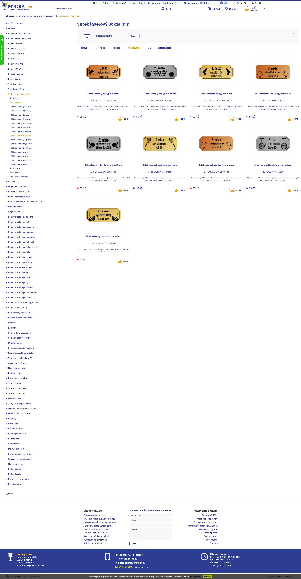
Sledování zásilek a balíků (96, 536)
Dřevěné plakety (15, 207)
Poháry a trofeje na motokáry (21, 232)
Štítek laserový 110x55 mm (21, 148)
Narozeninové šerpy (17, 368)
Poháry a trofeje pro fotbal (20, 277)
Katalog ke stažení (92, 543)
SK (238, 3)
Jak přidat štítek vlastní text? (97, 526)
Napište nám (190, 3)
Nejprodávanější (134, 47)
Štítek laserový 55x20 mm (21, 111)
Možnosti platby (210, 532)
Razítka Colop (14, 484)
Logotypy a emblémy (18, 187)
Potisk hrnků (14, 439)
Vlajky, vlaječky (15, 212)
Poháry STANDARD (16, 49)
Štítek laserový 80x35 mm (68, 16)
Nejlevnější (100, 47)
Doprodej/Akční (164, 47)
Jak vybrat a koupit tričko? (96, 529)
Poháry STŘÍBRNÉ (16, 54)
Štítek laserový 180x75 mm (21, 164)
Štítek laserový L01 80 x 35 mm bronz (273, 94)
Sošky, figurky (14, 79)
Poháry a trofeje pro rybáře (20, 257)
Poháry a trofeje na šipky (19, 272)
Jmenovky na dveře (17, 388)
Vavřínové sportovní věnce (20, 318)
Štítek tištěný (15, 98)
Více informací (195, 577)
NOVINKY (12, 28)
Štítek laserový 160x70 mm (21, 160)
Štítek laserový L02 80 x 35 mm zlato (103, 236)
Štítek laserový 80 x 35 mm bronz (103, 94)
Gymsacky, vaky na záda (19, 459)
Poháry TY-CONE (15, 64)
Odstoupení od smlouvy (206, 522)
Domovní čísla (14, 398)
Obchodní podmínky (207, 519)
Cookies (214, 543)
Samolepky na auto (17, 434)
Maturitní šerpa (15, 343)
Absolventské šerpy (17, 363)
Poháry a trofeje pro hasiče (20, 287)
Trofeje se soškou (16, 89)
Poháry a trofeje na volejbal (20, 267)
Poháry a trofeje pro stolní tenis (22, 292)
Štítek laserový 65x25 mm (21, 119)
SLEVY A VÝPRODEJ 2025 (19, 33)
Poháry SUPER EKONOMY (19, 39)
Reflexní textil (14, 469)
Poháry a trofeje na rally (19, 252)
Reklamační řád (210, 515)
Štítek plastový (16, 168)
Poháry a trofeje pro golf (19, 282)
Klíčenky (12, 419)
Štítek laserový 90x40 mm (21, 140)
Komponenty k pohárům (19, 313)
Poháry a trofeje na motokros (21, 237)
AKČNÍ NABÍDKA (15, 23)
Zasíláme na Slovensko (124, 3)
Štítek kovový (15, 173)
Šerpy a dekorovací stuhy (19, 333)
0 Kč (254, 8)
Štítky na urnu (14, 383)
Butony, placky (15, 429)
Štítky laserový (48, 16)
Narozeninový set (16, 464)
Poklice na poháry (16, 74)
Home (96, 3)
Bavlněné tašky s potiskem (20, 454)
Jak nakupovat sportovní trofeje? (99, 522)
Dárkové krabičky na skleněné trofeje (25, 202)
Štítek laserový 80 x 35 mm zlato (216, 94)
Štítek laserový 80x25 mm (21, 131)
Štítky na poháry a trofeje (28, 16)
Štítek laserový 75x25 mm (21, 127)
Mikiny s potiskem (16, 449)
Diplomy (12, 323)
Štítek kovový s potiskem (19, 177)
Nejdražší (116, 47)
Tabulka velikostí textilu (95, 532)
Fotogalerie (212, 540)
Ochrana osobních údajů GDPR (202, 526)
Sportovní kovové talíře (18, 192)
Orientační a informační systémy (23, 408)
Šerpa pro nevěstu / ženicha (21, 348)
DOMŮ (11, 16)
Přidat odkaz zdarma (149, 3)
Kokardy (12, 328)
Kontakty (204, 3)
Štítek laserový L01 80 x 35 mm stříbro (103, 165)
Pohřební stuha (15, 373)
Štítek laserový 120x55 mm (21, 152)
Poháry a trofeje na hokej (19, 222)
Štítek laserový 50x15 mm (21, 107)
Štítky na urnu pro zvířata (19, 403)
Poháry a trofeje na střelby (20, 262)
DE (241, 3)
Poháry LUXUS (14, 59)
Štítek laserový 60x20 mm (21, 115)
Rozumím (207, 577)
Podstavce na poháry (17, 308)
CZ (234, 3)
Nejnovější (85, 47)
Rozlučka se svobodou (18, 479)
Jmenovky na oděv (16, 393)
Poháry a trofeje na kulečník (21, 227)
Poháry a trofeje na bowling (20, 217)
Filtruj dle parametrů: (103, 35)
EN (245, 3)
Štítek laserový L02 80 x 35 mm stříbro (272, 165)
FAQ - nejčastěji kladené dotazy (99, 519)
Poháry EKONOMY (16, 44)
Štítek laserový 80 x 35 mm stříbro (160, 94)
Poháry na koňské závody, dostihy (23, 302)
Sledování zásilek (172, 3)
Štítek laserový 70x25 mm (21, 123)
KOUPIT (126, 119)
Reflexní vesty (14, 474)
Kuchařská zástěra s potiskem (21, 353)
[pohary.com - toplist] (9, 494)
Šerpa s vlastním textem (19, 338)
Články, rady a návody (94, 515)
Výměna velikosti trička (95, 540)
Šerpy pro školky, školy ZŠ (20, 358)
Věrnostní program (208, 529)
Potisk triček (13, 444)
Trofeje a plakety (16, 84)
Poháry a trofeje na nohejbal (21, 242)
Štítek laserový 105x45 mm (21, 144)
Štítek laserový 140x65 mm (21, 156)
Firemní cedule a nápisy (19, 413)
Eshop (106, 3)
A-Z (149, 47)
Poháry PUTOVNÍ (15, 69)
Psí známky (13, 424)
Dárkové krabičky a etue (19, 197)
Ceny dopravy (211, 536)
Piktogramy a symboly (18, 378)
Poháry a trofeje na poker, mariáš (23, 247)
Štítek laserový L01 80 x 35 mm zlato (160, 165)
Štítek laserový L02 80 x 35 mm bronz (216, 165)
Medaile (12, 181)
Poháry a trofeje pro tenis (19, 298)
